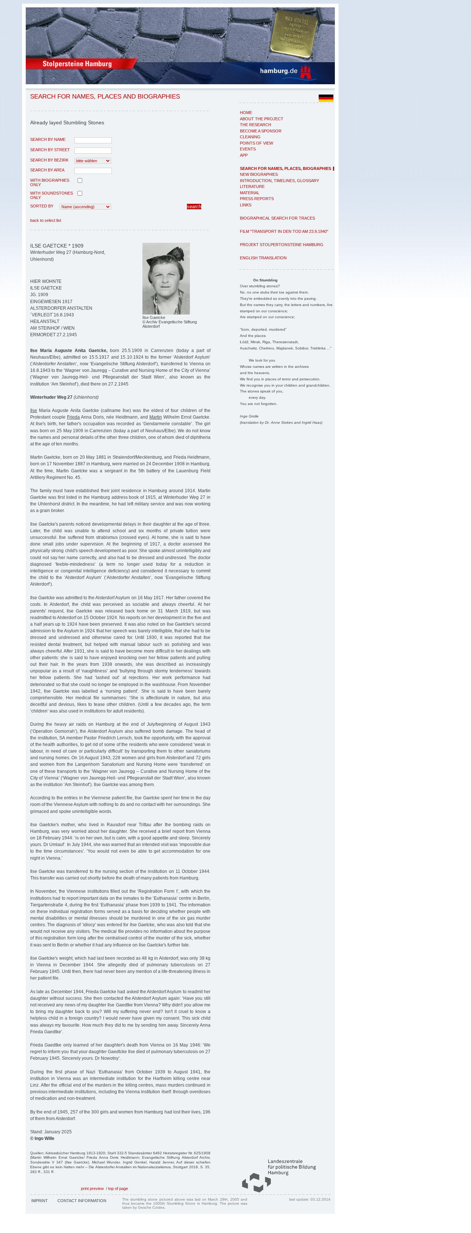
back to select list (45, 220)
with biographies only (49, 182)
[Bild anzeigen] (166, 313)
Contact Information (81, 1200)
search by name (47, 139)
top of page (118, 1188)
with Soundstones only (51, 195)
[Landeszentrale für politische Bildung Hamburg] (275, 1191)
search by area (47, 170)
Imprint (39, 1200)
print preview (92, 1188)
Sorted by (41, 206)
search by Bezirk (49, 160)
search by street (50, 150)
